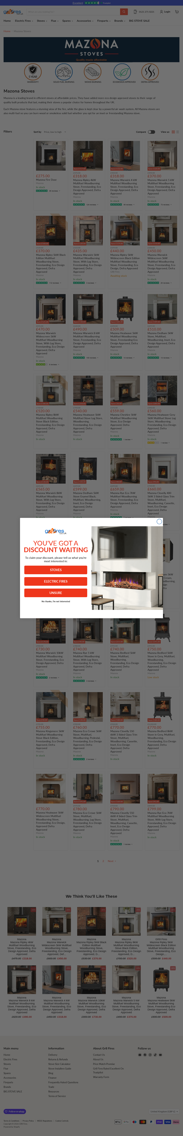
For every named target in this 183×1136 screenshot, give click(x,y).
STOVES (56, 570)
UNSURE (55, 593)
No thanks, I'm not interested (56, 601)
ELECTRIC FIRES (55, 581)
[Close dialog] (159, 521)
